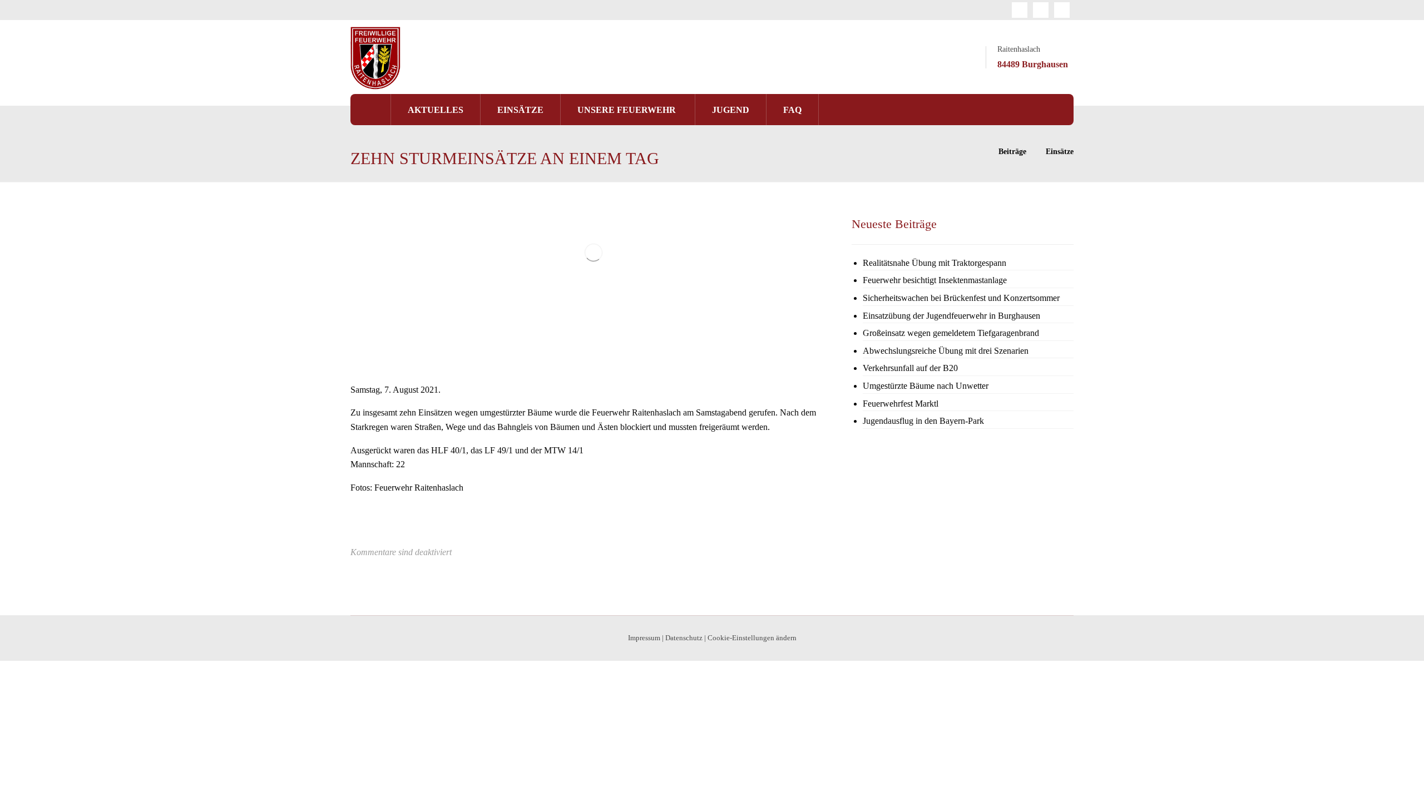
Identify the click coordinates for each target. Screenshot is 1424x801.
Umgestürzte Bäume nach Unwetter (925, 385)
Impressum (644, 638)
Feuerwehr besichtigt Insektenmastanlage (935, 280)
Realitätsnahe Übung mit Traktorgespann (934, 263)
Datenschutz (684, 638)
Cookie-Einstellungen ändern (752, 638)
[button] (1019, 10)
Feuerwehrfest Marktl (900, 403)
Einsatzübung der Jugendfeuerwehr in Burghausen (951, 315)
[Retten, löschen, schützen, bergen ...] (375, 58)
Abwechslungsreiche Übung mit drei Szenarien (946, 350)
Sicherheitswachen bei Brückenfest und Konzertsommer (961, 298)
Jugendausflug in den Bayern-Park (923, 421)
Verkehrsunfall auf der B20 (910, 368)
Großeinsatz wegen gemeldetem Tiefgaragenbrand (951, 333)
